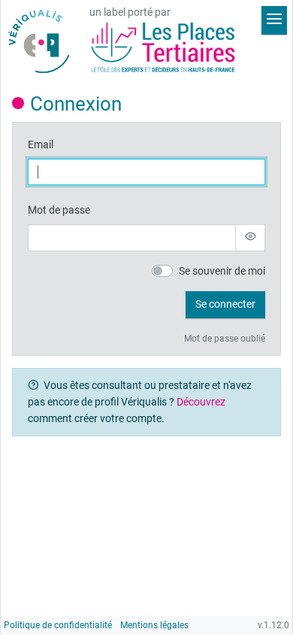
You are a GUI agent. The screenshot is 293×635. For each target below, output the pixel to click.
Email (40, 144)
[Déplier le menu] (274, 20)
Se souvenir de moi (222, 271)
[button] (225, 304)
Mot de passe (59, 210)
